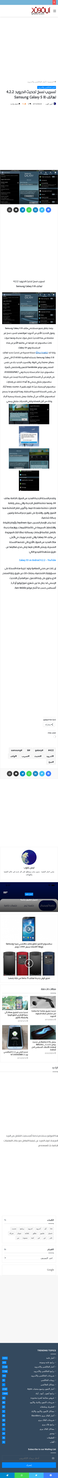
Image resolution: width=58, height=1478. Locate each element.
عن (45, 1238)
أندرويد (38, 1229)
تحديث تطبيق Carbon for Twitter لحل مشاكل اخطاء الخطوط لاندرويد (43, 1013)
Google (50, 1269)
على (51, 1238)
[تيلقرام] (22, 210)
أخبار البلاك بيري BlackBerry (43, 1416)
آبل (45, 1229)
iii (28, 750)
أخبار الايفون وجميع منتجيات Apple (40, 1389)
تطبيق (42, 1233)
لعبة (32, 1238)
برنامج (22, 1229)
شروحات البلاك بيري (46, 1420)
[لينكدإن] (35, 210)
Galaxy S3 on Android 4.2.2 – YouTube (37, 560)
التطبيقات (50, 1438)
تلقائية (27, 1233)
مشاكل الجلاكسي (47, 1384)
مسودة (25, 1238)
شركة (11, 1233)
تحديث (37, 756)
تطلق (34, 1233)
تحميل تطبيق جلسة (29, 900)
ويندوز (52, 1433)
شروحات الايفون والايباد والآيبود (42, 1402)
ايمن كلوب (48, 104)
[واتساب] (29, 210)
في (39, 1238)
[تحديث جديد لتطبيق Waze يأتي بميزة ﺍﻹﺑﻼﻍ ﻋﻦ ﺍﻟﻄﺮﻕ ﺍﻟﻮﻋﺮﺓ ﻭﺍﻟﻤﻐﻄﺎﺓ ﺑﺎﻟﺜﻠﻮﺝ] (15, 1003)
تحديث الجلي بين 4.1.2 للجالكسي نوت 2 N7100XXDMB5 (16, 1053)
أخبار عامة (29, 894)
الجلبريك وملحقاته (47, 1407)
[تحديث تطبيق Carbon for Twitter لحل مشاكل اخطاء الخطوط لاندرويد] (43, 1002)
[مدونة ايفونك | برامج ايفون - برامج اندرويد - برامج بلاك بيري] (40, 11)
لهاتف (12, 756)
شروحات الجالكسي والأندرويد (42, 1375)
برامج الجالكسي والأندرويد (44, 1371)
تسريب (25, 756)
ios (51, 1229)
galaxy (38, 750)
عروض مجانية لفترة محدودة (42, 1398)
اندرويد (49, 756)
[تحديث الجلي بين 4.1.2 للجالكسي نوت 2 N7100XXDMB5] (15, 1037)
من (18, 1238)
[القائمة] (54, 12)
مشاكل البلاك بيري (47, 1429)
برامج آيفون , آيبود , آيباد (44, 1393)
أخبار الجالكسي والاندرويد (36, 82)
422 (52, 750)
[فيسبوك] (48, 210)
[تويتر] (42, 210)
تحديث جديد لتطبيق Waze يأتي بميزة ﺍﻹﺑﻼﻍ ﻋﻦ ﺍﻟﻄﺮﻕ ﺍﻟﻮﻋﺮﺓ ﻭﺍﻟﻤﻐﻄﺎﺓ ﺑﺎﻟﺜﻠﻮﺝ (16, 1015)
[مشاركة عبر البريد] (16, 210)
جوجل (19, 1233)
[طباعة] (9, 210)
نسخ (50, 762)
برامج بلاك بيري (48, 1424)
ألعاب (52, 1442)
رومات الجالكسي (47, 1380)
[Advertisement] (29, 48)
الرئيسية (51, 82)
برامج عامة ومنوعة (46, 1362)
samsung (16, 750)
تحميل (50, 1233)
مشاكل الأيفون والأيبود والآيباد (42, 1411)
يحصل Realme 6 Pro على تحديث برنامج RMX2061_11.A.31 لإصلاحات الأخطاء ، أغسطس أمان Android (44, 1046)
